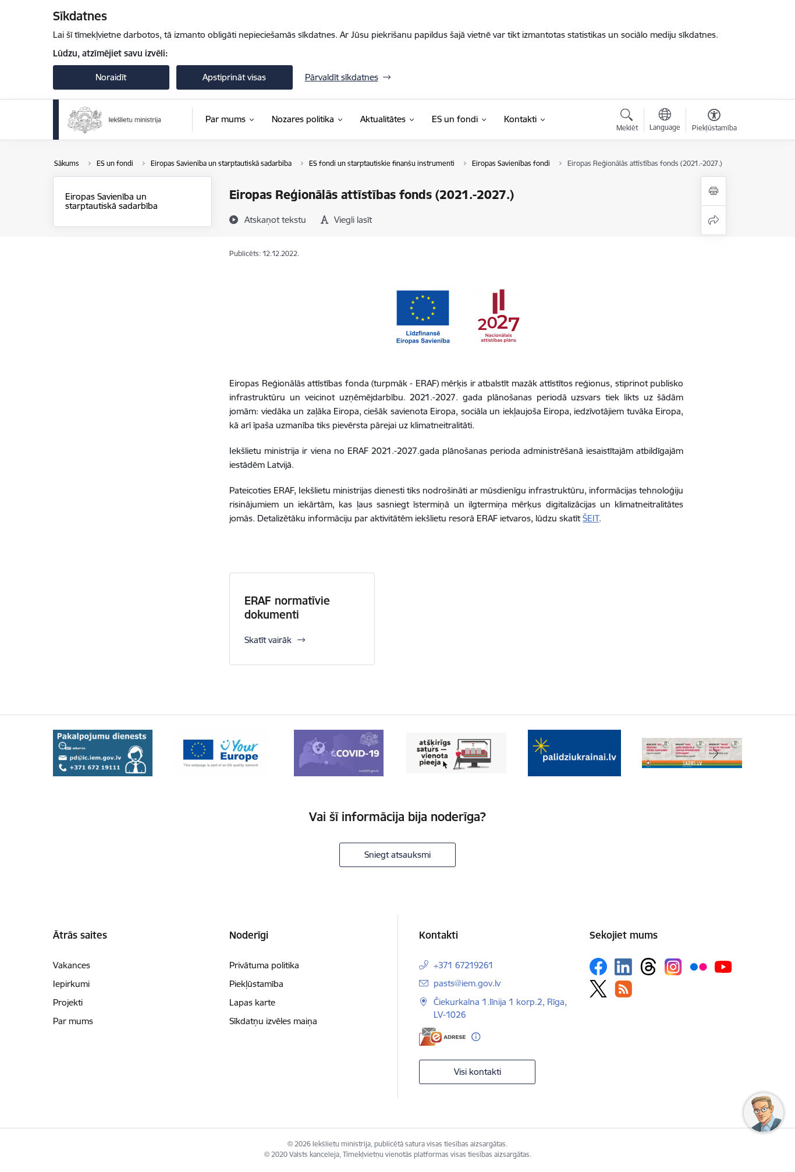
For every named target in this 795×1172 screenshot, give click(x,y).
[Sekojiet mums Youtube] (723, 966)
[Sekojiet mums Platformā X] (598, 988)
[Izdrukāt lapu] (713, 191)
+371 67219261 (464, 965)
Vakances (71, 965)
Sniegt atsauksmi (397, 854)
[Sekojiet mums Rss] (623, 989)
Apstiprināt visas (234, 77)
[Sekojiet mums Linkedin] (623, 967)
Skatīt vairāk (268, 639)
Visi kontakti (477, 1071)
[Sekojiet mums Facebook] (598, 966)
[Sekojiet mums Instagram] (673, 966)
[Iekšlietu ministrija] (115, 120)
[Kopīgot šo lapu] (713, 220)
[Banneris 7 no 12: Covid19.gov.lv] (220, 752)
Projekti (68, 1002)
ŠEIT (591, 518)
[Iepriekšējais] (79, 753)
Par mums (73, 1021)
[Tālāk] (715, 753)
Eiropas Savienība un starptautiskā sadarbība (111, 201)
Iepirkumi (71, 983)
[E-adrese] (442, 1036)
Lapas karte (252, 1002)
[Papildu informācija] (475, 1036)
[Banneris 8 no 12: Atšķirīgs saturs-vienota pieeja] (339, 752)
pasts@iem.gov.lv (467, 983)
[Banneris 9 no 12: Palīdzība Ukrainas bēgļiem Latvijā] (456, 752)
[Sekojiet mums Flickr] (698, 966)
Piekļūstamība (256, 983)
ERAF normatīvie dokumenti (287, 607)
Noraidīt (110, 77)
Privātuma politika (264, 965)
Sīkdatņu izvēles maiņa (273, 1021)
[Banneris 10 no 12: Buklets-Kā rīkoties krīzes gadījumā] (574, 752)
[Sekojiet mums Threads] (648, 966)
